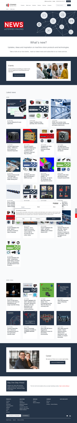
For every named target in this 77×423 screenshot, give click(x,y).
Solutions (34, 5)
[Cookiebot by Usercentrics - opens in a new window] (53, 203)
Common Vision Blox (24, 406)
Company (49, 5)
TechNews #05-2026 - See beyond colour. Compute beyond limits (63, 176)
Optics (7, 402)
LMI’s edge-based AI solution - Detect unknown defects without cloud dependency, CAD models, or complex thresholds (63, 333)
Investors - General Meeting (51, 404)
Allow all (53, 218)
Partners (39, 5)
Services (44, 5)
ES (60, 1)
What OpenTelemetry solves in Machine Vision (63, 302)
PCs (7, 410)
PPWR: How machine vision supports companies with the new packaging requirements (60, 124)
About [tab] (54, 206)
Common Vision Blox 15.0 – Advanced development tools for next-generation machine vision (12, 331)
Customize (38, 218)
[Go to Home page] (11, 5)
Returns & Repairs (36, 402)
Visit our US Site (64, 399)
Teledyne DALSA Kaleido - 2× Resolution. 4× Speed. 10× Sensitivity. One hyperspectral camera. (46, 177)
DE (58, 1)
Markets (21, 401)
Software (8, 407)
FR (62, 1)
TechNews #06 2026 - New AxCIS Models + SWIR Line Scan (29, 176)
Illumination (8, 404)
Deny (23, 218)
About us (48, 401)
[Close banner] (60, 203)
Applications (22, 402)
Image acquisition (9, 405)
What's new (28, 5)
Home (7, 9)
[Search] (69, 5)
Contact (53, 1)
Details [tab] (38, 206)
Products (22, 5)
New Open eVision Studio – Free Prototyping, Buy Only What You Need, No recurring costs (46, 303)
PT (64, 1)
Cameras (8, 401)
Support (34, 401)
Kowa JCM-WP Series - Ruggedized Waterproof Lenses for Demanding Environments (47, 331)
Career (47, 402)
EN (56, 1)
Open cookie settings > (64, 386)
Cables (7, 408)
